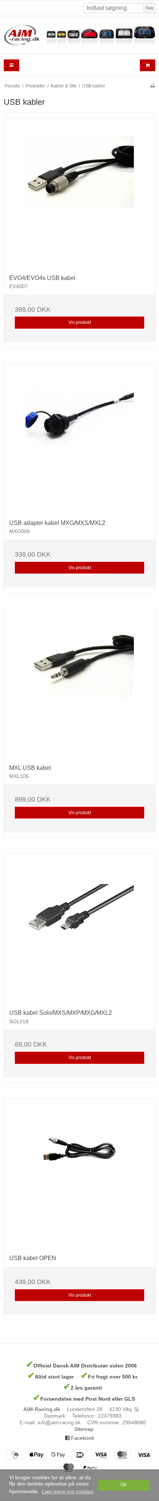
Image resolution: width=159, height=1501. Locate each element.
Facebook (82, 1438)
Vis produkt (79, 322)
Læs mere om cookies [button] (68, 1491)
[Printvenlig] (152, 86)
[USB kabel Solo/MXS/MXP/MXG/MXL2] (79, 928)
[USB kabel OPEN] (79, 1174)
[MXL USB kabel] (79, 683)
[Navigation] (11, 65)
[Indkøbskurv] (147, 65)
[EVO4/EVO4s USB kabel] (79, 193)
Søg (149, 8)
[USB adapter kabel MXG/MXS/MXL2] (79, 438)
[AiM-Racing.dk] (79, 35)
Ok (124, 1484)
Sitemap (84, 1429)
